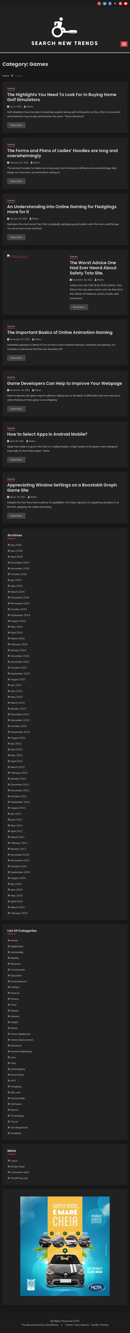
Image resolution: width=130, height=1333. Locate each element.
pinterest (120, 4)
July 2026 (16, 544)
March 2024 (18, 638)
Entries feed (17, 1166)
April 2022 (17, 761)
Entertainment (19, 981)
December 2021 (20, 784)
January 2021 (18, 848)
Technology (17, 1115)
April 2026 (17, 556)
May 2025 (17, 585)
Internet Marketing (21, 1051)
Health (14, 1022)
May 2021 (17, 825)
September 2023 (20, 673)
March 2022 (18, 767)
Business (16, 963)
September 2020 (20, 872)
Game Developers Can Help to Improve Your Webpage (64, 383)
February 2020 (19, 913)
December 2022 (20, 714)
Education (16, 975)
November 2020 (20, 860)
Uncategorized (19, 1127)
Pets (13, 1063)
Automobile (17, 952)
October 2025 (19, 574)
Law (13, 1057)
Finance (15, 993)
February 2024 (19, 644)
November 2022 (20, 720)
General (15, 1016)
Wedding (16, 1133)
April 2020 (17, 901)
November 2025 (20, 568)
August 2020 (18, 878)
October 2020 (19, 866)
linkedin (105, 4)
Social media (18, 1098)
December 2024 (20, 597)
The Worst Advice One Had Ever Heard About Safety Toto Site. (93, 268)
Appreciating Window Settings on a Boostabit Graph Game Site (62, 487)
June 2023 (17, 691)
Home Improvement (22, 1039)
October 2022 (19, 726)
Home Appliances (21, 1033)
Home (14, 1028)
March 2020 (18, 907)
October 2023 (19, 667)
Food (13, 1004)
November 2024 (20, 603)
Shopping (16, 1086)
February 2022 (19, 772)
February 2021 (19, 842)
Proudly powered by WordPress (40, 1324)
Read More (16, 125)
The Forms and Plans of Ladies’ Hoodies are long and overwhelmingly (62, 153)
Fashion (15, 987)
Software (16, 1103)
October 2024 (19, 609)
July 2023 (16, 685)
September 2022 (20, 731)
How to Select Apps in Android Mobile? (47, 434)
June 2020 (17, 889)
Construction (18, 969)
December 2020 (20, 854)
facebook (110, 4)
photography (18, 1069)
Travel (14, 1121)
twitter (115, 4)
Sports (14, 1109)
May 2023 (17, 696)
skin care (16, 1092)
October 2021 (19, 796)
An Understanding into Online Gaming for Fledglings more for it (62, 209)
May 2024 (17, 626)
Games (11, 88)
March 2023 (18, 702)
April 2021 (17, 831)
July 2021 (16, 813)
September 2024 (20, 615)
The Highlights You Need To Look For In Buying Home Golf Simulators (61, 97)
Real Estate (17, 1074)
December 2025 (20, 562)
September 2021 (20, 802)
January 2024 (18, 650)
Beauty (15, 957)
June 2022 (17, 749)
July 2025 (16, 580)
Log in (14, 1160)
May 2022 (17, 755)
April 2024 (17, 632)
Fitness (15, 998)
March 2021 (18, 837)
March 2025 (18, 591)
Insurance (16, 1045)
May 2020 (17, 895)
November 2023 (20, 661)
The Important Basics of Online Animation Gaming (60, 332)
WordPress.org (19, 1178)
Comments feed (20, 1172)
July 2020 (16, 883)
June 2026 (17, 550)
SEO (13, 1080)
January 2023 (18, 708)
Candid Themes (100, 1324)
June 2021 (17, 819)
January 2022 (18, 778)
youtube (126, 4)
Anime (14, 940)
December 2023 (20, 655)
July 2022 (16, 743)
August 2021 (18, 807)
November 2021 (20, 790)
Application (17, 946)
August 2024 (18, 621)
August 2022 (18, 737)
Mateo (29, 106)
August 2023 (18, 679)
